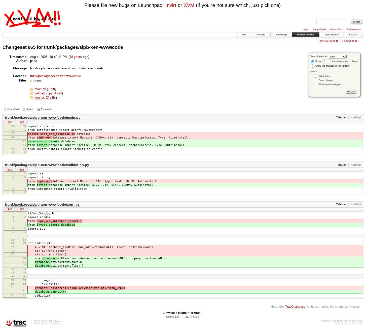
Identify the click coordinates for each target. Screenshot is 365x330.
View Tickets (332, 34)
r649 (9, 169)
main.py (41, 89)
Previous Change (328, 40)
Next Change (350, 40)
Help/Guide (319, 29)
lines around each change (344, 61)
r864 (9, 122)
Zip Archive (192, 316)
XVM (189, 5)
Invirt (170, 5)
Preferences (354, 29)
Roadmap (281, 34)
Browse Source (305, 34)
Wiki (243, 34)
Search (353, 34)
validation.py (44, 93)
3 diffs (51, 97)
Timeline (260, 34)
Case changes (326, 80)
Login (306, 29)
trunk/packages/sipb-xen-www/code (83, 47)
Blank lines (324, 76)
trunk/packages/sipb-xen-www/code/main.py (42, 117)
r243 (9, 209)
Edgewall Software (48, 323)
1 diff (51, 89)
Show (318, 61)
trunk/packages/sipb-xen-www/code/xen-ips (42, 204)
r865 (21, 122)
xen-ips (40, 97)
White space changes (330, 84)
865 (32, 47)
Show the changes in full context (332, 66)
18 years (76, 57)
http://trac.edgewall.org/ (349, 323)
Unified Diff (172, 316)
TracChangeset (295, 306)
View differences (319, 56)
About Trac (336, 29)
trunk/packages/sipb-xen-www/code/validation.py (47, 165)
